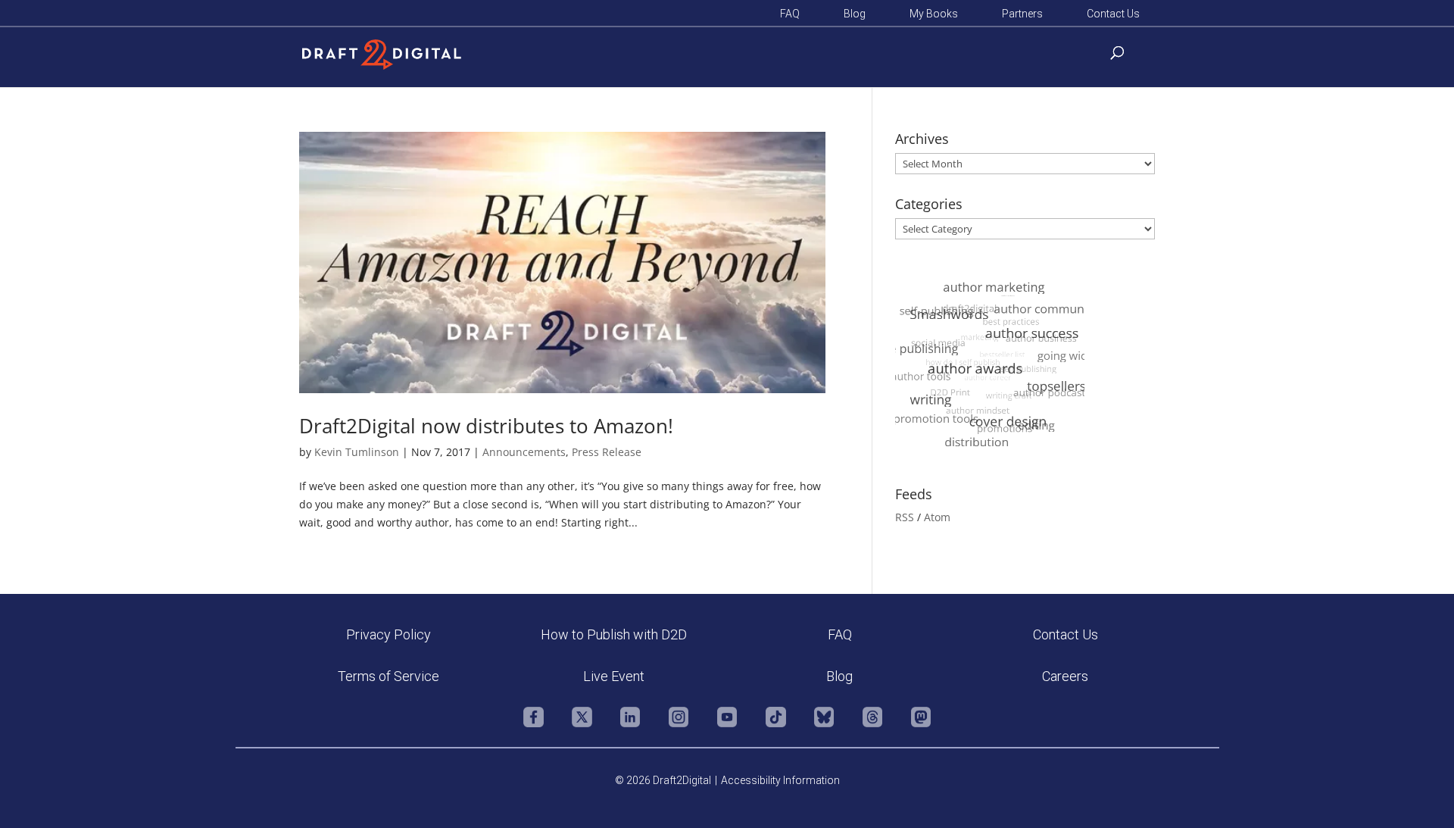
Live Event (613, 676)
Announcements (524, 452)
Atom (937, 517)
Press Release (606, 452)
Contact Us (1113, 14)
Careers (1065, 676)
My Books (934, 14)
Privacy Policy (388, 634)
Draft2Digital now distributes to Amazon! (486, 425)
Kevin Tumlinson (356, 452)
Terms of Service (388, 676)
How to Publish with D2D (614, 634)
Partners (1022, 14)
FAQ (790, 14)
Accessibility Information (780, 780)
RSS (904, 517)
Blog (855, 14)
